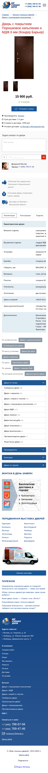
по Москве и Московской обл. (32, 127)
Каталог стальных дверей (24, 15)
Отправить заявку (26, 109)
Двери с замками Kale (23, 368)
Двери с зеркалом (13, 393)
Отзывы (5, 653)
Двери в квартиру (10, 357)
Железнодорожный (10, 541)
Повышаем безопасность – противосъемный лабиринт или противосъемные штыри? (21, 607)
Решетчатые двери (13, 442)
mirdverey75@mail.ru (14, 734)
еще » (4, 713)
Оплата (5, 668)
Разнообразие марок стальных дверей (18, 602)
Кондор (21, 116)
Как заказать (7, 661)
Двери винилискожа (13, 431)
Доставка (5, 672)
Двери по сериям (11, 465)
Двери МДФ (11, 409)
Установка (6, 676)
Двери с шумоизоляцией (30, 340)
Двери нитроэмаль (13, 426)
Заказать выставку (24, 573)
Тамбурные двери (13, 388)
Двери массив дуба (13, 420)
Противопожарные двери (16, 436)
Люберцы (28, 530)
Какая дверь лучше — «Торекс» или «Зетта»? (21, 598)
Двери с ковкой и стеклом (16, 399)
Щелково (27, 534)
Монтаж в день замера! (17, 473)
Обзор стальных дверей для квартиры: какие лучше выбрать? (23, 593)
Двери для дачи (28, 351)
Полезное (8, 581)
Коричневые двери (20, 363)
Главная (5, 15)
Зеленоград (7, 534)
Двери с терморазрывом (12, 705)
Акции (4, 657)
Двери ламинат (12, 415)
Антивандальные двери (13, 346)
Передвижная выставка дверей (23, 518)
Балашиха (6, 527)
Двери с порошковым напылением (16, 17)
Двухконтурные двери (35, 374)
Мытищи (5, 530)
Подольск (28, 537)
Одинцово (6, 523)
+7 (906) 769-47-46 (26, 167)
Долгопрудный (30, 527)
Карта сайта (7, 739)
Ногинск (5, 537)
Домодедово (29, 541)
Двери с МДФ (7, 690)
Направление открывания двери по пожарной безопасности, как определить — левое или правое (23, 587)
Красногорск (29, 523)
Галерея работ (8, 650)
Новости (5, 665)
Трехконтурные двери (11, 702)
